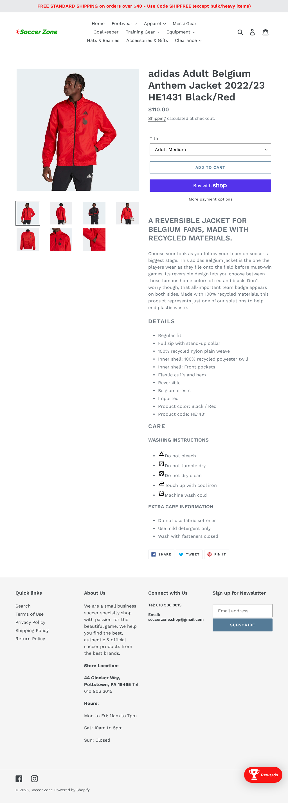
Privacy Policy (30, 622)
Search (23, 606)
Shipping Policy (32, 630)
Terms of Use (29, 614)
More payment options (210, 199)
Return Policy (30, 638)
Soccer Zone (42, 790)
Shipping (157, 118)
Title (154, 138)
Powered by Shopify (72, 790)
